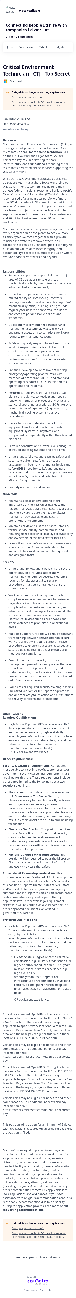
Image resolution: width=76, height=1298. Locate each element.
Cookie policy (46, 1290)
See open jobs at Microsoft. (28, 97)
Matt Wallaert (29, 10)
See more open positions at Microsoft (38, 1257)
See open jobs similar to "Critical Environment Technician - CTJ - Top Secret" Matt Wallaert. (39, 103)
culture (30, 487)
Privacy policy (30, 1290)
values (46, 487)
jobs (10, 47)
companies (25, 47)
